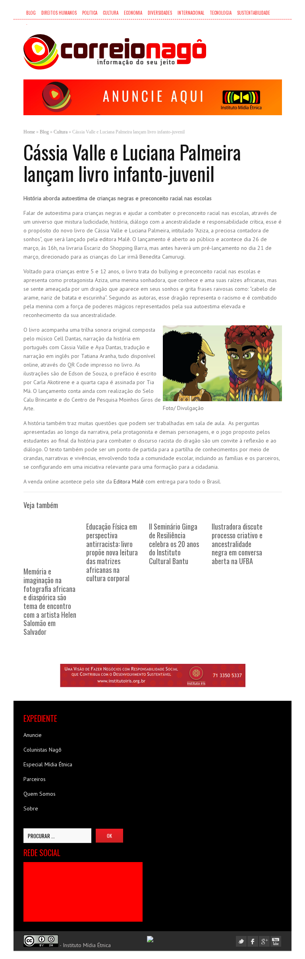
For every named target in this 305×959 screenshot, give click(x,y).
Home (29, 132)
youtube (275, 941)
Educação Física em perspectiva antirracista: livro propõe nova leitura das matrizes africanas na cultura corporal (112, 552)
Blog (31, 13)
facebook (252, 941)
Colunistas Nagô (42, 749)
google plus (264, 941)
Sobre (30, 808)
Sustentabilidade (253, 13)
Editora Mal (127, 481)
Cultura (110, 13)
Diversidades (160, 13)
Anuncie (32, 735)
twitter (241, 941)
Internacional (191, 13)
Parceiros (34, 779)
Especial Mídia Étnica (47, 764)
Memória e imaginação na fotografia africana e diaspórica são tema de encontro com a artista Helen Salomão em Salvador (49, 601)
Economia (133, 13)
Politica (89, 13)
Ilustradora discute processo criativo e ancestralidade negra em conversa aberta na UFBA (237, 543)
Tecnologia (221, 13)
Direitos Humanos (59, 13)
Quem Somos (39, 793)
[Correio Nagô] (114, 52)
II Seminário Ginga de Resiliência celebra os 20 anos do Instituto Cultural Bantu (174, 543)
